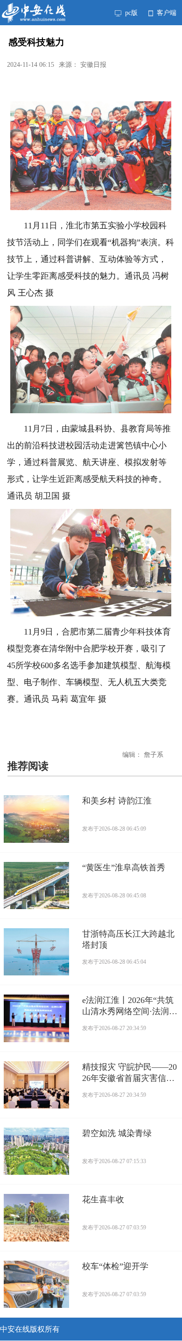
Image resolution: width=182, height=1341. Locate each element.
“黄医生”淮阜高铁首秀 (123, 867)
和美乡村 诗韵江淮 (117, 800)
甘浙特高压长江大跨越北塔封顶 (128, 939)
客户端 (165, 12)
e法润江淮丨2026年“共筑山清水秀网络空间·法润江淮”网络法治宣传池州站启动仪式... (130, 1006)
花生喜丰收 (103, 1199)
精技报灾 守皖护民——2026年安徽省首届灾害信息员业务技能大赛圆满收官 (129, 1073)
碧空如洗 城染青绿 (117, 1133)
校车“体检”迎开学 (115, 1266)
